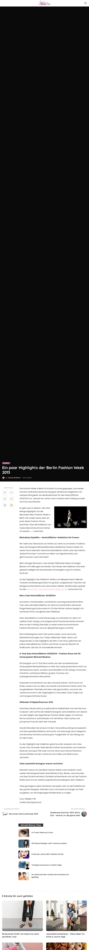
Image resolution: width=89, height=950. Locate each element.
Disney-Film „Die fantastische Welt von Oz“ (47, 589)
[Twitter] (11, 492)
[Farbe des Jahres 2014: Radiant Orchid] (23, 854)
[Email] (11, 505)
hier (32, 531)
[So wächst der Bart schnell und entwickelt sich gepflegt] (23, 876)
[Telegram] (4, 505)
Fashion (6, 463)
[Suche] (85, 3)
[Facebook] (4, 492)
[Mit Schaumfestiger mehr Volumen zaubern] (23, 844)
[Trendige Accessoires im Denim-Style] (23, 865)
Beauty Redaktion (14, 477)
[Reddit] (11, 499)
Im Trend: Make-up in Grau (42, 832)
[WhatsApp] (4, 499)
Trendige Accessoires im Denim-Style (46, 865)
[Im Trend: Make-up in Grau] (23, 833)
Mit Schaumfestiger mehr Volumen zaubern (49, 843)
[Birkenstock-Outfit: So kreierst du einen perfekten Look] (22, 915)
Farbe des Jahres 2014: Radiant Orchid (47, 854)
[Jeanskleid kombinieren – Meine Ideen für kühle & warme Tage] (66, 915)
